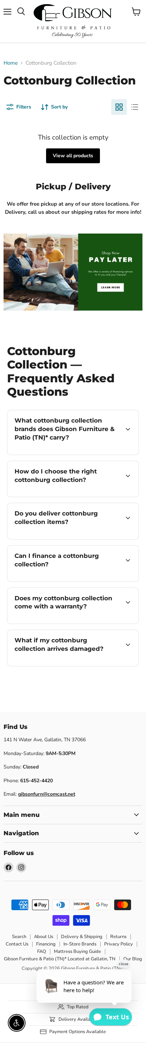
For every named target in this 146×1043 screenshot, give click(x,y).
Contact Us (17, 944)
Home (11, 63)
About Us (43, 936)
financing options (64, 580)
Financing (46, 944)
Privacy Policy (118, 944)
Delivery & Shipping (81, 936)
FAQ (41, 951)
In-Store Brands (79, 944)
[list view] (134, 107)
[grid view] (119, 107)
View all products (73, 155)
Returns (118, 936)
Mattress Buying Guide (77, 951)
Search (19, 936)
